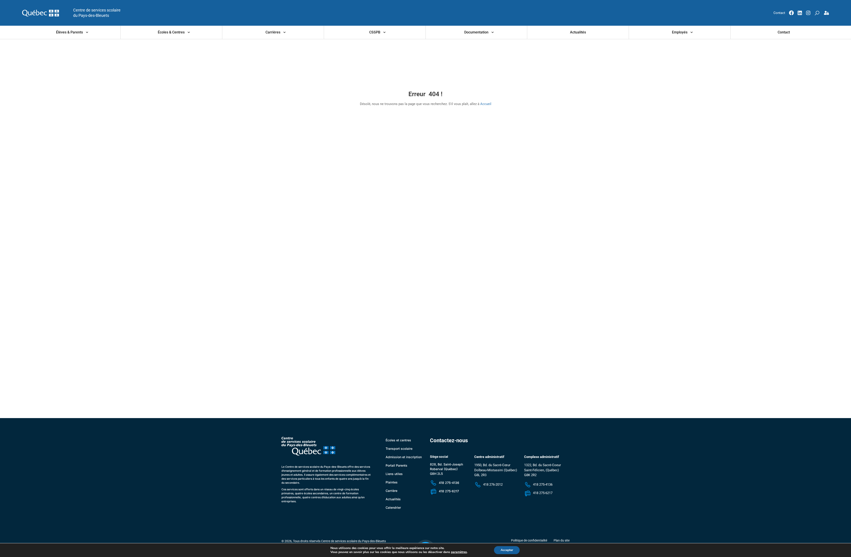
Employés (679, 32)
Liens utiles (394, 474)
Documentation (476, 32)
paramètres (459, 552)
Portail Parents (396, 465)
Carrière (391, 491)
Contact (784, 32)
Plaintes (392, 482)
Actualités (578, 32)
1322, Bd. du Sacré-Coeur (542, 465)
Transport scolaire (399, 448)
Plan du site (562, 540)
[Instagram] (808, 12)
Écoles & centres (171, 32)
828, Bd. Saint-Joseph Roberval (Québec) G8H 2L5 (446, 468)
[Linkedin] (799, 12)
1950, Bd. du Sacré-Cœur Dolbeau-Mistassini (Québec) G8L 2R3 (495, 470)
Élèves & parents (69, 32)
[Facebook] (791, 12)
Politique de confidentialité (529, 540)
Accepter (507, 550)
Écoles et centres (398, 440)
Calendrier (393, 507)
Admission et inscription (404, 457)
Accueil (485, 104)
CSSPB (374, 32)
